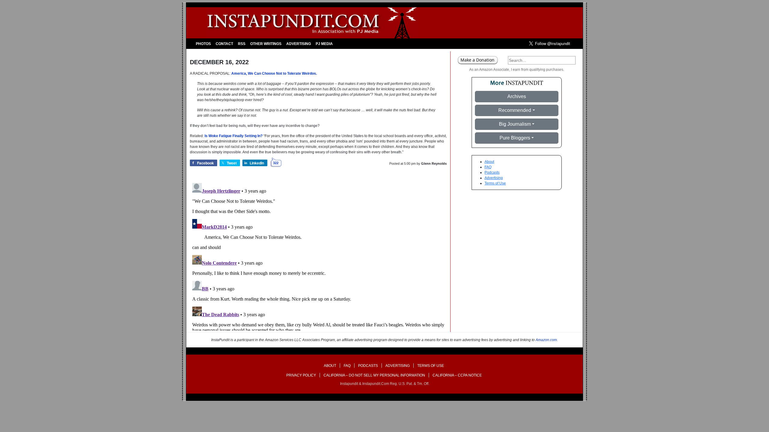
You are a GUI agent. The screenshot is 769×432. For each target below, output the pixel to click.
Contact (224, 44)
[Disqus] (318, 256)
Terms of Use (495, 183)
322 (275, 163)
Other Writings (265, 44)
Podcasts (492, 172)
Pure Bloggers (515, 137)
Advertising (298, 44)
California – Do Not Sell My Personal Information (374, 375)
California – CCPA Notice (457, 375)
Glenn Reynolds (434, 163)
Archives (516, 96)
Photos (203, 44)
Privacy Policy (301, 375)
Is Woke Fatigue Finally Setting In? (234, 136)
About (489, 162)
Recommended (514, 110)
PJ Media (324, 44)
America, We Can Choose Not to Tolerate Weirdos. (274, 73)
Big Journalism (515, 124)
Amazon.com (546, 340)
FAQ (488, 167)
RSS (241, 44)
